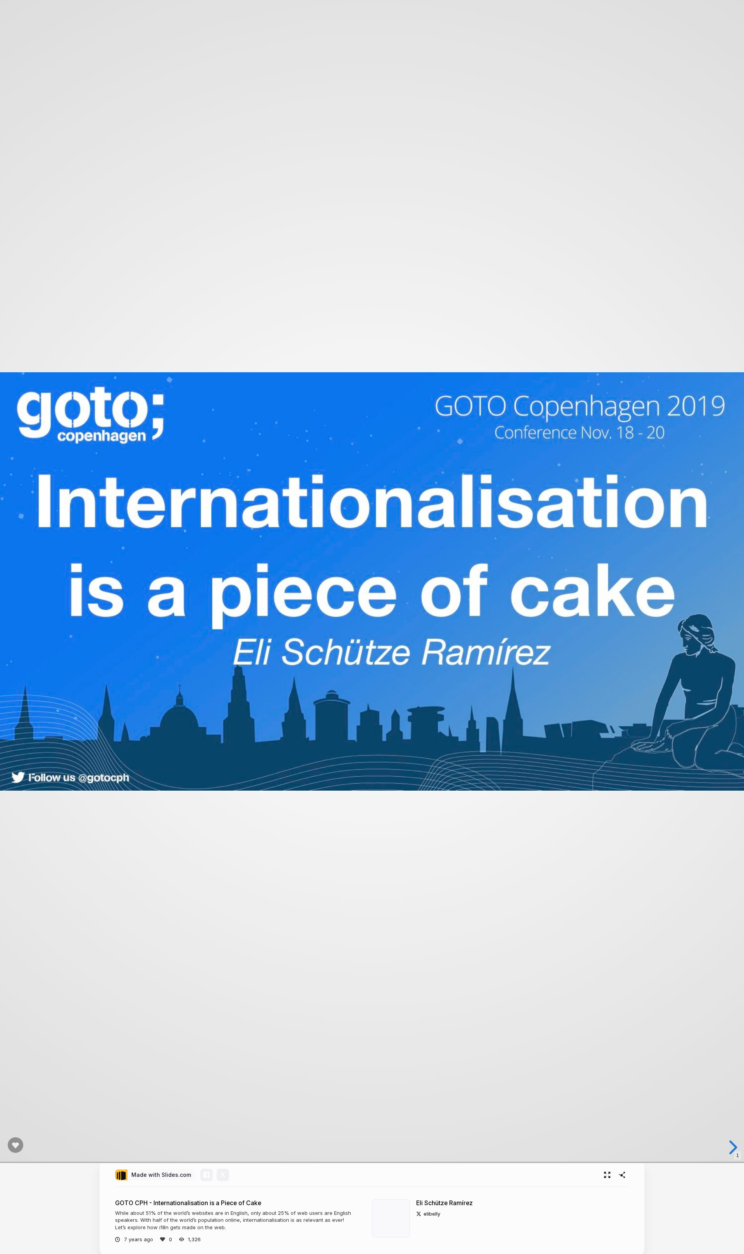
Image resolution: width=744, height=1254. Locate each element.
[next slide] (732, 1147)
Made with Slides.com (161, 1174)
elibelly (432, 1214)
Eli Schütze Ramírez (444, 1203)
